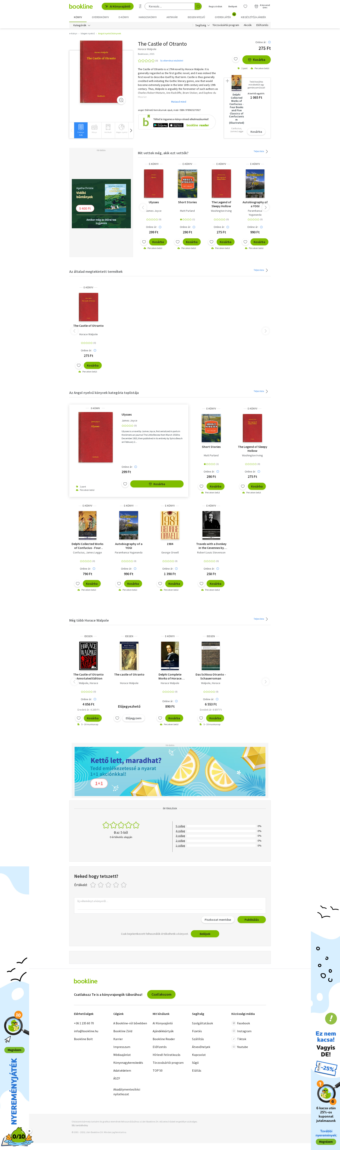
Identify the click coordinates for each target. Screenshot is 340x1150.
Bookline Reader (164, 1039)
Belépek (232, 6)
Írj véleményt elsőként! (171, 60)
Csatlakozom (161, 994)
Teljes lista (259, 151)
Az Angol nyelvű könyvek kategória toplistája (104, 392)
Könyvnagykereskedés (128, 1063)
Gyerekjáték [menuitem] (225, 16)
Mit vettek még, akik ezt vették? (163, 153)
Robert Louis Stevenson (211, 552)
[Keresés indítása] (198, 6)
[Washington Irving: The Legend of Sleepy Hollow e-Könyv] (221, 183)
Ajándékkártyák (163, 1031)
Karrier (118, 1039)
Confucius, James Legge (87, 552)
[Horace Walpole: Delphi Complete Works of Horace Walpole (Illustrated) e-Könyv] (170, 656)
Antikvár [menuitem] (172, 17)
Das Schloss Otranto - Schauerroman (211, 676)
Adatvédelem (122, 1070)
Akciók (248, 25)
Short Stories (187, 202)
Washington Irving (221, 211)
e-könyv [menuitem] (124, 17)
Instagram (244, 1031)
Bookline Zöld (122, 1031)
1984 (170, 544)
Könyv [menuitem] (78, 17)
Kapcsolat (199, 1055)
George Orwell (170, 552)
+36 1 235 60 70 (84, 1023)
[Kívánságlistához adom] (235, 58)
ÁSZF (116, 1078)
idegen (88, 636)
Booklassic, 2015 (146, 53)
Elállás (196, 1070)
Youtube (242, 1047)
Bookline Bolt (83, 1039)
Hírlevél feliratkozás (166, 1055)
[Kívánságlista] (245, 6)
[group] (81, 130)
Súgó (195, 1063)
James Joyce (154, 211)
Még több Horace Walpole (89, 620)
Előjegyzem (133, 718)
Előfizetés (262, 25)
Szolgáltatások (202, 1023)
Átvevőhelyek (201, 1047)
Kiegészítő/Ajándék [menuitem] (253, 17)
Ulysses (154, 202)
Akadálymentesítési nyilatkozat (126, 1091)
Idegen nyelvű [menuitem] (196, 17)
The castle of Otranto (129, 674)
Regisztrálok (215, 6)
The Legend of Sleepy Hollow (221, 204)
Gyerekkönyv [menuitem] (100, 17)
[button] (130, 130)
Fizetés (197, 1031)
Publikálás (252, 920)
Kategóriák (79, 25)
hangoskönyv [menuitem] (148, 17)
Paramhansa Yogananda (255, 212)
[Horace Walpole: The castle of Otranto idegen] (129, 656)
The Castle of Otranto (88, 326)
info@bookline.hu (86, 1031)
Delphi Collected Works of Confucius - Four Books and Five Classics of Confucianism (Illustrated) (87, 546)
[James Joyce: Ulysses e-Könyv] (153, 183)
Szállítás (198, 1039)
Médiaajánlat (122, 1055)
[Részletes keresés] (140, 6)
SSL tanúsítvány (80, 1125)
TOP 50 (158, 1070)
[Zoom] (121, 100)
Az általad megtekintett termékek (96, 271)
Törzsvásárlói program (226, 25)
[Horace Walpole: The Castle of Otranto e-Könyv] (101, 72)
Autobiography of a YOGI (255, 204)
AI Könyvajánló (120, 6)
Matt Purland (187, 211)
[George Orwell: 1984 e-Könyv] (170, 525)
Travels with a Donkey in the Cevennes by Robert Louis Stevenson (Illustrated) (211, 546)
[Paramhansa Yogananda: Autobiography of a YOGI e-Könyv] (255, 183)
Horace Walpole (88, 334)
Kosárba (259, 59)
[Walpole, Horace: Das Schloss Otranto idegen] (211, 656)
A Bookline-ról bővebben (130, 1023)
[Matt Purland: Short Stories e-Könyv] (187, 183)
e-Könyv (154, 164)
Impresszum (121, 1047)
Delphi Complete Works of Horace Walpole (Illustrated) (170, 676)
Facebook (243, 1023)
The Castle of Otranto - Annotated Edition (88, 676)
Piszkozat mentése (218, 920)
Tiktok (241, 1039)
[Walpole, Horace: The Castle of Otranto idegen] (88, 656)
